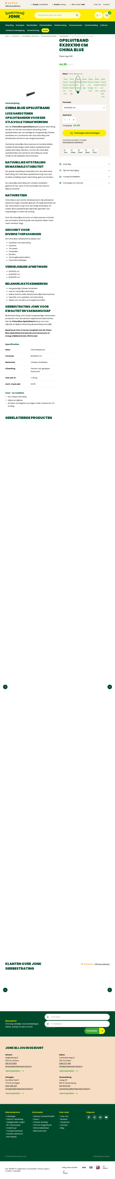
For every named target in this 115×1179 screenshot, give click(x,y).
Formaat (67, 102)
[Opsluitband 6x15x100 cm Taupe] (84, 82)
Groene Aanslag (40, 1122)
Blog (62, 1128)
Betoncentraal (39, 1131)
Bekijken (22, 549)
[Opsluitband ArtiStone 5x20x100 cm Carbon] (97, 84)
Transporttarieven (14, 1131)
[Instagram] (94, 1117)
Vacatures (65, 1122)
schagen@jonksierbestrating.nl (19, 1089)
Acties (45, 30)
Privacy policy (43, 1169)
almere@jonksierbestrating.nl (18, 1066)
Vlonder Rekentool (14, 1133)
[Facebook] (88, 1117)
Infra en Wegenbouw (42, 1125)
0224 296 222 (11, 1086)
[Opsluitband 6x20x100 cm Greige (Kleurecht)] (90, 84)
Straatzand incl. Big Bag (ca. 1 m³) (23, 926)
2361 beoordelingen (12, 6)
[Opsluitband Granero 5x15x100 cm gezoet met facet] (103, 87)
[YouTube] (106, 1117)
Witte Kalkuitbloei (41, 1128)
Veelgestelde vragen (15, 1122)
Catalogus (10, 1116)
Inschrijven (92, 1030)
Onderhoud (11, 1128)
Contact (106, 4)
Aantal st (67, 115)
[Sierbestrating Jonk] (14, 15)
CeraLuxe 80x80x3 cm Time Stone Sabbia (26, 531)
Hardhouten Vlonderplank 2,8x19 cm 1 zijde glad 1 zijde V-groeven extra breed (44, 663)
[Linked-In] (100, 1117)
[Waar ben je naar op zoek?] (77, 15)
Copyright (17, 1171)
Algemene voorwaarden (27, 1169)
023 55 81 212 (64, 1086)
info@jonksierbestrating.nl (70, 1066)
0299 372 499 (65, 1063)
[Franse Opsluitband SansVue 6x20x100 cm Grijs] (71, 85)
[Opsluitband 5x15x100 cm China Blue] (78, 84)
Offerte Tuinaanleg (14, 1119)
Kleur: (73, 74)
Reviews (63, 1119)
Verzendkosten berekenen (73, 142)
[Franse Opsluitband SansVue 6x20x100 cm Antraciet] (65, 85)
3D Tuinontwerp (13, 1125)
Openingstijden (12, 1071)
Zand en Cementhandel (43, 1116)
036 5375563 (11, 1063)
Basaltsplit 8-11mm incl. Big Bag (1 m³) (25, 795)
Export (36, 1119)
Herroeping (11, 1136)
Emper (107, 1156)
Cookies (8, 1171)
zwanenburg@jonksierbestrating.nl (74, 1089)
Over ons (97, 4)
